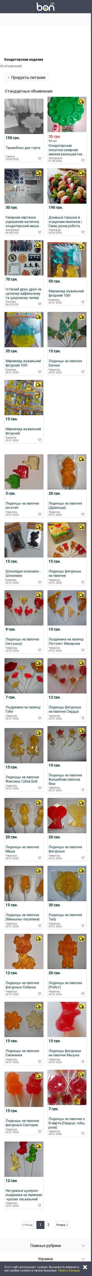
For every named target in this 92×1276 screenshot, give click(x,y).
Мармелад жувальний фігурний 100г (66, 293)
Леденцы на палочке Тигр (65, 917)
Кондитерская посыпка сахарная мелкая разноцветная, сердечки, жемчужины (66, 150)
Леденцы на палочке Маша (22, 849)
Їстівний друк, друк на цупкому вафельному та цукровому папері (23, 293)
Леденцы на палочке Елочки (65, 363)
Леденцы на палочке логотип (22, 505)
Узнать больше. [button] (69, 1270)
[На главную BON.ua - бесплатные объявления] (45, 6)
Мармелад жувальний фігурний (23, 431)
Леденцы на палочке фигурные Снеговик (22, 1123)
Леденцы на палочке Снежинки (22, 1053)
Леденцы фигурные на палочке (65, 573)
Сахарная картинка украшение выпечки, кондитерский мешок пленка (23, 221)
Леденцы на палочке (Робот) (65, 985)
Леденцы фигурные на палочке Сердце (65, 709)
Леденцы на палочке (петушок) (22, 641)
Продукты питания (28, 77)
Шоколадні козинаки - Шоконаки (23, 573)
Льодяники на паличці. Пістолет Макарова (66, 641)
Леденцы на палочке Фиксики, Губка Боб (22, 779)
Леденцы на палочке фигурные (65, 849)
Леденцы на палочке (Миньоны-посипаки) (23, 917)
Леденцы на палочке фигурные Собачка (22, 985)
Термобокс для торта (23, 148)
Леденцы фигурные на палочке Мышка (65, 1053)
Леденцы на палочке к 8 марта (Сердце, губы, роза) (67, 1123)
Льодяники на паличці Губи (23, 709)
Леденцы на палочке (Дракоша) (65, 505)
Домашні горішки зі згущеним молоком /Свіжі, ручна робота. (65, 221)
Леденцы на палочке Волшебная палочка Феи (65, 779)
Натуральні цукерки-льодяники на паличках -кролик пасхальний (24, 1195)
